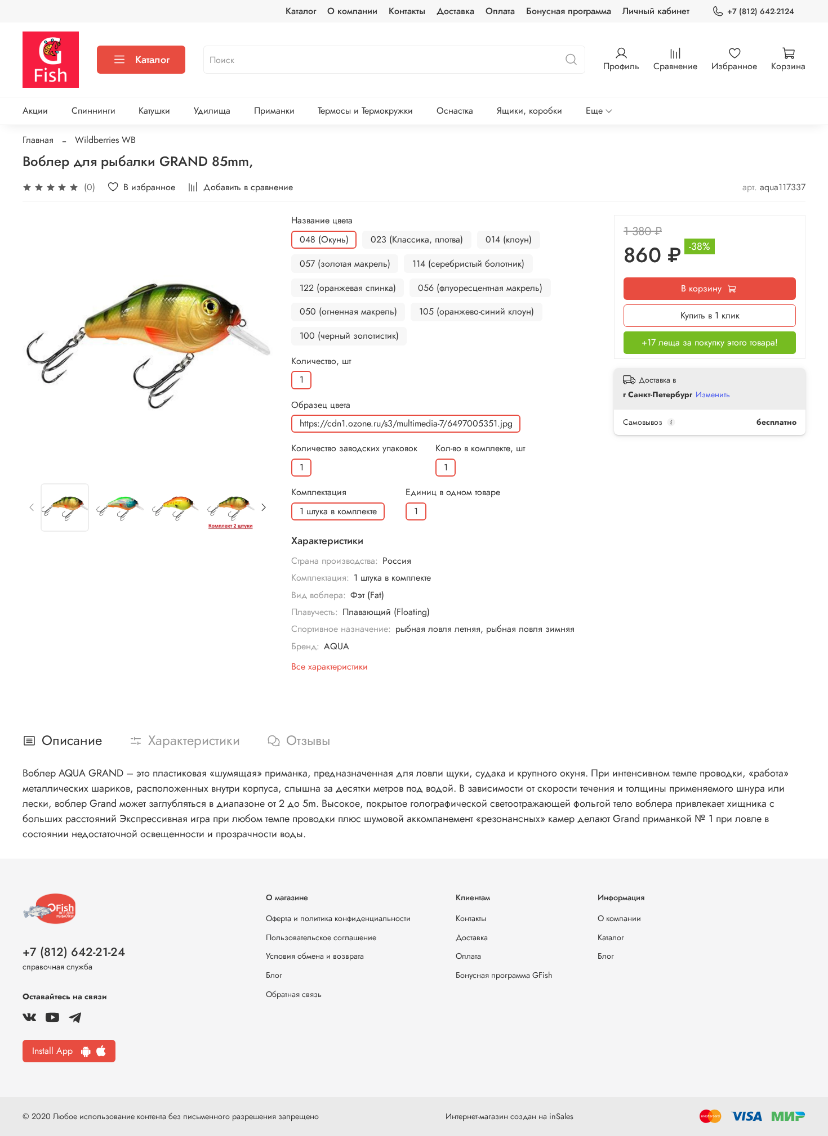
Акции (35, 110)
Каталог (301, 11)
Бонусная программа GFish (504, 975)
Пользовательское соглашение (321, 937)
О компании (352, 11)
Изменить (713, 394)
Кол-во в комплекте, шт (480, 448)
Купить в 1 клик (710, 315)
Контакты (407, 11)
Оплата (500, 11)
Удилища (212, 110)
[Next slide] (255, 340)
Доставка (455, 11)
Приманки (274, 110)
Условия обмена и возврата (315, 956)
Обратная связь (294, 994)
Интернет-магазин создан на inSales (509, 1116)
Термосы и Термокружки (365, 110)
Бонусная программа (568, 11)
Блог (274, 975)
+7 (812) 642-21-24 (74, 952)
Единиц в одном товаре (453, 492)
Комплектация (318, 492)
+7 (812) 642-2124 (760, 11)
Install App (56, 1050)
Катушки (154, 110)
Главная (38, 139)
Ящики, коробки (529, 110)
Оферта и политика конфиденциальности (338, 918)
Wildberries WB (105, 139)
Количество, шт (321, 361)
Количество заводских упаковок (354, 448)
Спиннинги (93, 110)
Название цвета (322, 220)
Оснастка (455, 110)
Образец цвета (320, 404)
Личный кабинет (655, 11)
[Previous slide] (40, 340)
